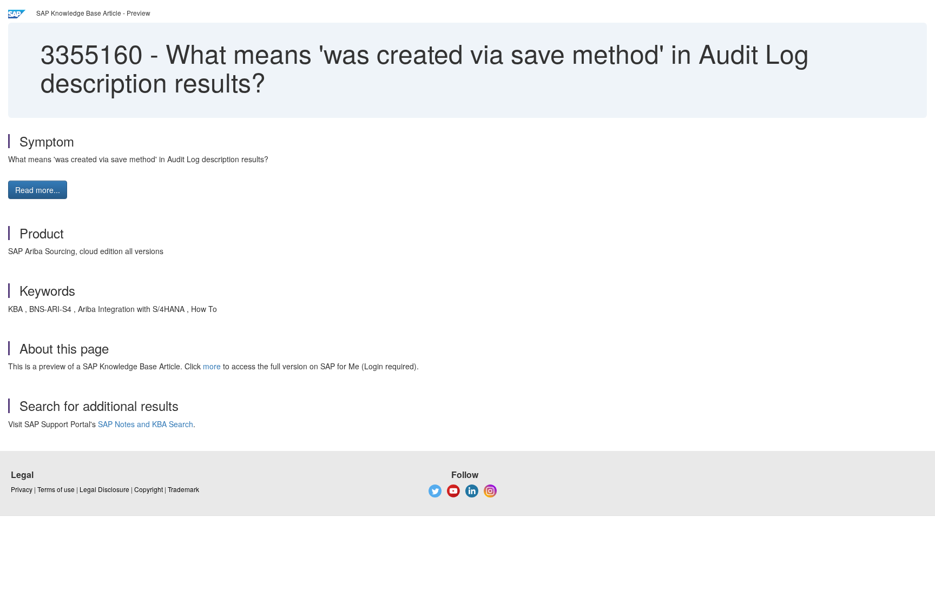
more (212, 366)
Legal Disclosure (104, 489)
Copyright (148, 489)
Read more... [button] (37, 189)
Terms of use (56, 489)
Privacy (21, 489)
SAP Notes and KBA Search (145, 424)
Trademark (183, 489)
